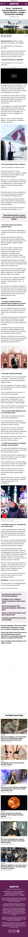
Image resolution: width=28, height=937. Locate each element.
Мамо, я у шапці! (6, 643)
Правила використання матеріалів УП (14, 893)
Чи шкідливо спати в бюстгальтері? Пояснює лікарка (12, 763)
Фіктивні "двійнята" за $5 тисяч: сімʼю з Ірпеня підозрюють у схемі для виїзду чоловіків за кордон (14, 866)
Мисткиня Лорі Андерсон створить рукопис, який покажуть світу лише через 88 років (13, 840)
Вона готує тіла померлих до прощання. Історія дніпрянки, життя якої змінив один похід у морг (14, 788)
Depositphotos (21, 583)
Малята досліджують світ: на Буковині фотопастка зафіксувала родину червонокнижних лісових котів (13, 738)
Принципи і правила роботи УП (11, 895)
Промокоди (21, 895)
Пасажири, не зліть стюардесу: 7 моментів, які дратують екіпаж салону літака (13, 601)
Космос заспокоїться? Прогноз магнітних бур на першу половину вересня (12, 814)
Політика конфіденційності (18, 891)
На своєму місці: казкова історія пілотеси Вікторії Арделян (14, 217)
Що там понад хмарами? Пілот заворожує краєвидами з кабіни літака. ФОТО (13, 607)
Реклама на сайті (7, 891)
